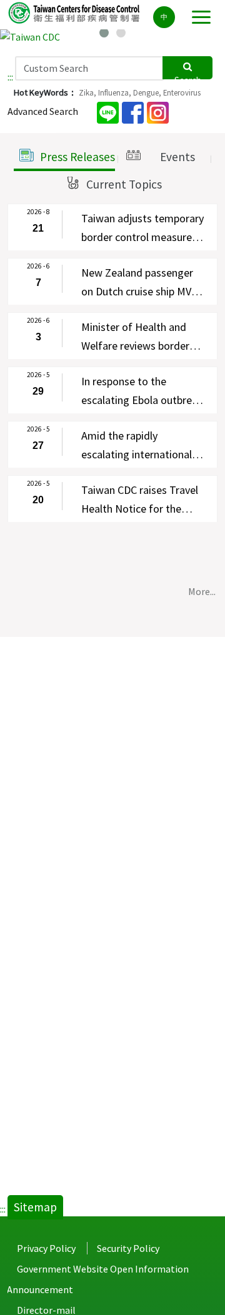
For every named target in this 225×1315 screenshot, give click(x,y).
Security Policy (128, 1248)
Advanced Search (43, 111)
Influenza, (114, 92)
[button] (64, 157)
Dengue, (147, 92)
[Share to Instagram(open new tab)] (158, 111)
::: (10, 77)
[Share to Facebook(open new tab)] (133, 111)
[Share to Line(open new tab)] (108, 111)
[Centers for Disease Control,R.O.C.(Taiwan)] (75, 12)
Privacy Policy (46, 1248)
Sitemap (35, 1206)
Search (187, 76)
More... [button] (202, 591)
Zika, (87, 92)
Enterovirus (182, 92)
